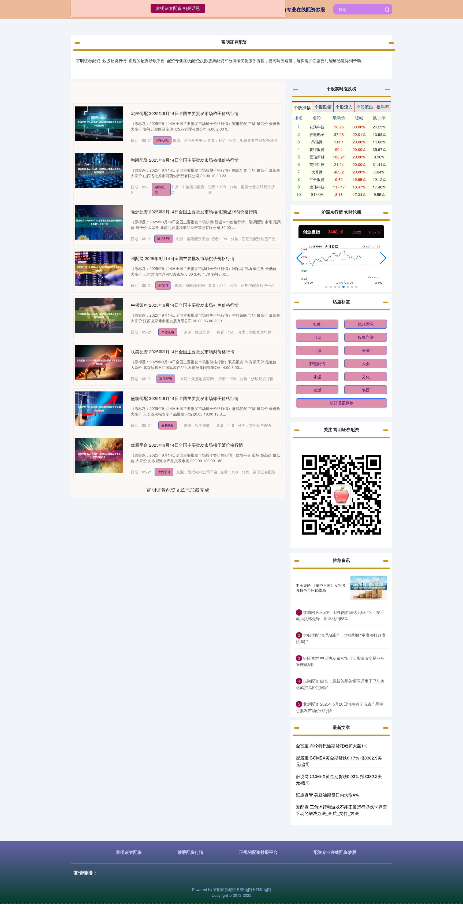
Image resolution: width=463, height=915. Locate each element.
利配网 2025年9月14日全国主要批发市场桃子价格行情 (182, 258)
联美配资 (165, 378)
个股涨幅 (302, 107)
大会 (366, 363)
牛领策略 (167, 331)
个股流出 (364, 107)
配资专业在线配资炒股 (301, 9)
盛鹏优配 (167, 425)
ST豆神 (317, 194)
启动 (317, 337)
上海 (317, 350)
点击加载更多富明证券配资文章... (178, 489)
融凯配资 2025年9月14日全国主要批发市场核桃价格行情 (185, 160)
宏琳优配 (162, 140)
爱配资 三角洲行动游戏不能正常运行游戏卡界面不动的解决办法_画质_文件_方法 (341, 810)
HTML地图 (262, 889)
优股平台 (164, 471)
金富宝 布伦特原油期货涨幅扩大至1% (331, 746)
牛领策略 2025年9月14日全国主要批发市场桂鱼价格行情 (185, 305)
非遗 (317, 376)
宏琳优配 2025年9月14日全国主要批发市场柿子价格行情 (185, 113)
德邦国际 (366, 324)
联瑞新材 (316, 157)
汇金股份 (316, 179)
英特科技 (316, 164)
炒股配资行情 (190, 852)
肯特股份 (316, 149)
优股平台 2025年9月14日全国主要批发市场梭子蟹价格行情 (187, 445)
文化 (366, 376)
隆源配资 (163, 238)
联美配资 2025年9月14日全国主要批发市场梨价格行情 (182, 352)
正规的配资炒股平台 (258, 852)
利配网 (163, 285)
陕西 (366, 389)
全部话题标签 (341, 403)
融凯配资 (160, 189)
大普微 (317, 172)
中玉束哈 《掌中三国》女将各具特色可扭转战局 (321, 588)
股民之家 (366, 337)
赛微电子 (316, 134)
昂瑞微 (317, 142)
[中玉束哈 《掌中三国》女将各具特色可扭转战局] (368, 588)
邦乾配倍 (317, 363)
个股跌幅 (323, 107)
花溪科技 (316, 126)
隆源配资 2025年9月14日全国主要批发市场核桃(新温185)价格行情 (194, 212)
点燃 (317, 389)
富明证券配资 (129, 852)
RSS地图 (244, 889)
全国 (366, 350)
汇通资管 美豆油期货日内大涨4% (327, 795)
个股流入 (344, 107)
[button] (299, 258)
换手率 (382, 107)
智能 (317, 324)
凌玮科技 (316, 187)
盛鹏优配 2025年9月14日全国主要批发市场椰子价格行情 (185, 398)
